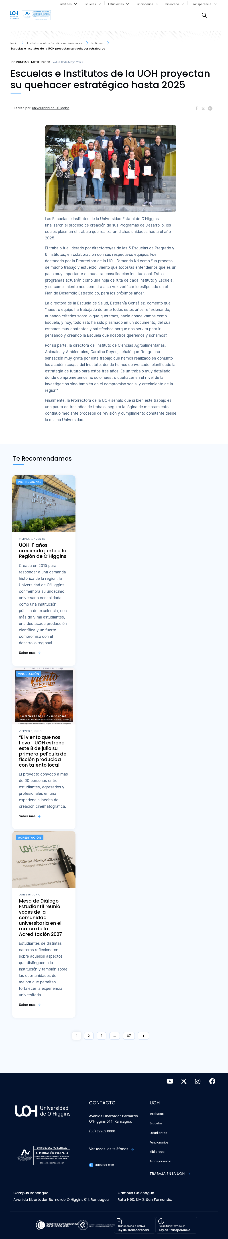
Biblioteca (173, 4)
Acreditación (29, 837)
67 (129, 1036)
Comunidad (20, 62)
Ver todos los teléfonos (109, 1149)
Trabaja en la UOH (167, 1173)
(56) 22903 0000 (102, 1131)
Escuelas (91, 4)
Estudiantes (117, 4)
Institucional (41, 62)
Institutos (66, 4)
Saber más (28, 652)
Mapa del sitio (104, 1165)
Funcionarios (145, 4)
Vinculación (28, 674)
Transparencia (202, 4)
